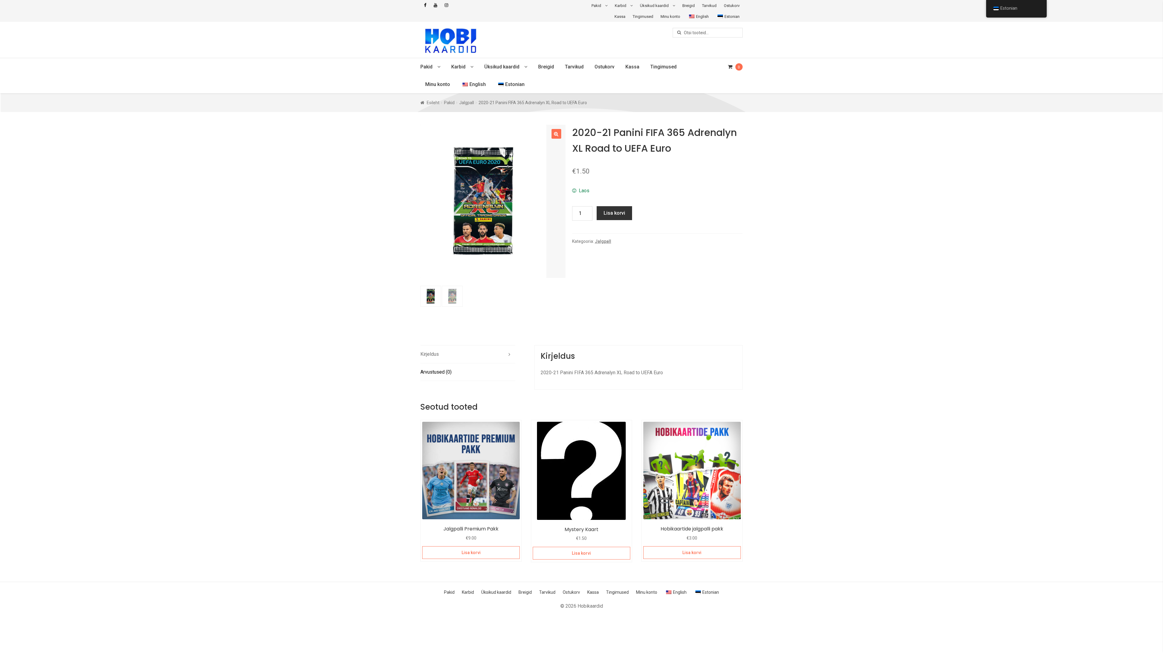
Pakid (596, 5)
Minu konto (670, 16)
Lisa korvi (614, 213)
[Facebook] (425, 5)
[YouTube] (435, 5)
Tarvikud (709, 5)
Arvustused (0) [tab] (436, 372)
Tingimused (643, 16)
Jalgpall (466, 102)
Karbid (620, 5)
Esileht (433, 102)
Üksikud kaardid (654, 5)
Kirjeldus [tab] (429, 354)
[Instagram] (446, 5)
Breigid (688, 5)
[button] (556, 134)
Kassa (620, 16)
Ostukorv (732, 5)
